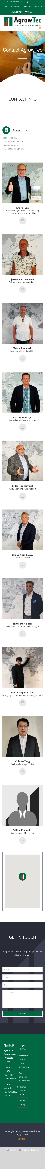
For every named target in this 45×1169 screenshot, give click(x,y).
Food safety (22, 1102)
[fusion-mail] (22, 220)
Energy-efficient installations (22, 1077)
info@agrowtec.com (31, 2)
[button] (22, 877)
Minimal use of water (22, 1090)
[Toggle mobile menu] (40, 27)
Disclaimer (22, 1138)
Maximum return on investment (22, 1061)
